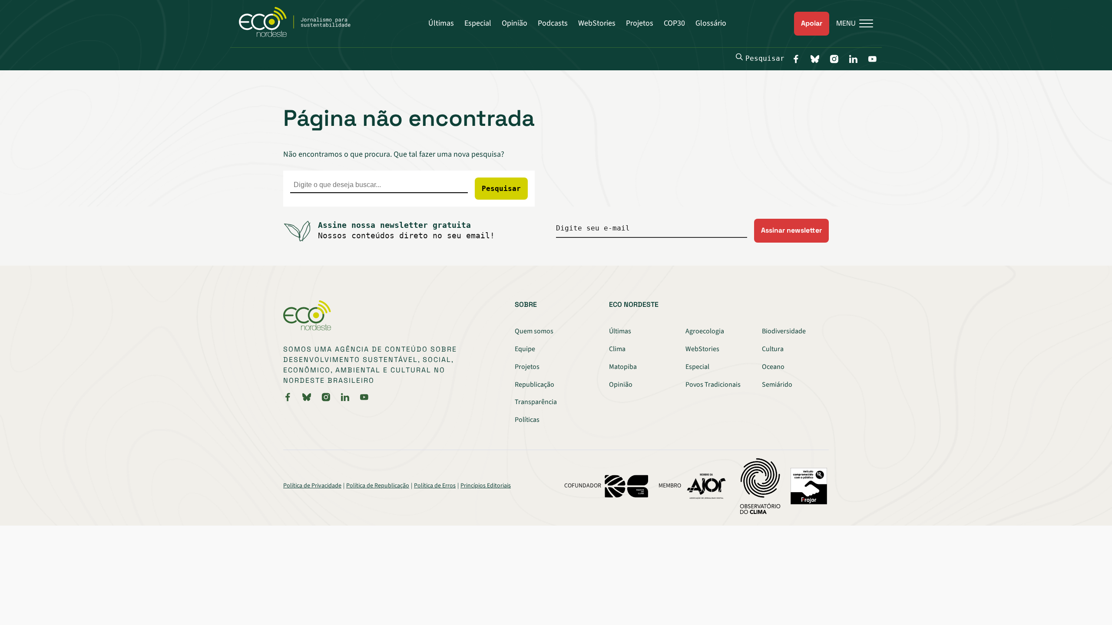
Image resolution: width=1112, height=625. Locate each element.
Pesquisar (764, 58)
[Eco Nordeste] (299, 34)
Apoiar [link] (811, 23)
